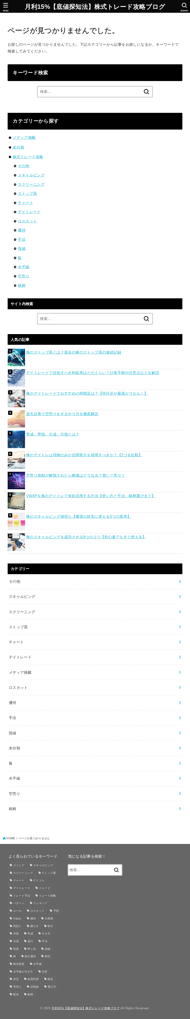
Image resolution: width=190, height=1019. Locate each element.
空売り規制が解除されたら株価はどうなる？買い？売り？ (75, 475)
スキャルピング (31, 175)
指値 (21, 248)
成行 (30, 941)
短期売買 (33, 979)
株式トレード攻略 (28, 157)
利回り (17, 926)
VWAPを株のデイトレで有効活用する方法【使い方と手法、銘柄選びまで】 (90, 496)
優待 (21, 230)
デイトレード (29, 212)
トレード (44, 888)
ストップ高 (27, 193)
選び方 (52, 986)
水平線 (23, 267)
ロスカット (27, 221)
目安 (16, 979)
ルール (17, 910)
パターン (19, 903)
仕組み (17, 918)
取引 (50, 926)
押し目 (31, 949)
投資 (16, 949)
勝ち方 (34, 926)
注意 (45, 971)
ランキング (40, 903)
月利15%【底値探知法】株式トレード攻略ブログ (95, 6)
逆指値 (34, 986)
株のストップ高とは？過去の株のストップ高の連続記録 (73, 352)
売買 (16, 933)
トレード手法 (21, 895)
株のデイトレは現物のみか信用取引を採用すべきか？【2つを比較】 (84, 455)
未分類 (18, 147)
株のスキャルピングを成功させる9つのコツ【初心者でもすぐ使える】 (86, 537)
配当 (16, 994)
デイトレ (38, 880)
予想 (56, 910)
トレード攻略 (47, 895)
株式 (48, 956)
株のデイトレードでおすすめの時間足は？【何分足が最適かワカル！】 (87, 393)
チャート (25, 203)
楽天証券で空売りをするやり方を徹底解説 (62, 414)
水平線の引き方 (23, 971)
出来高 (49, 918)
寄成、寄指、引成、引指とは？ (52, 434)
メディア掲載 (24, 137)
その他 (23, 166)
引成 (16, 941)
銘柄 (21, 285)
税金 (50, 979)
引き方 (46, 933)
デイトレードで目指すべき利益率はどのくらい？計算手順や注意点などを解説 (92, 373)
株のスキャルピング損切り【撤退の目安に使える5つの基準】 (78, 516)
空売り (23, 276)
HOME (10, 838)
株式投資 (19, 964)
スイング (19, 865)
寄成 (30, 933)
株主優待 (30, 956)
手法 (21, 239)
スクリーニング (31, 184)
